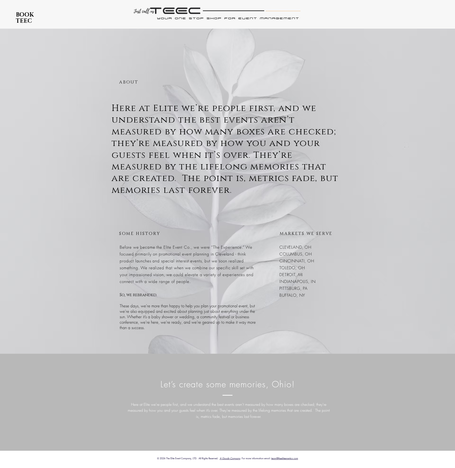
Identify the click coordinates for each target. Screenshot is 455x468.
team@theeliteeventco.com (284, 458)
